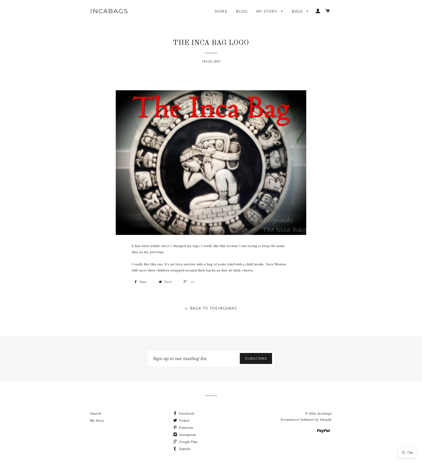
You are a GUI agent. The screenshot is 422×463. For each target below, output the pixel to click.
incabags (109, 11)
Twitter (184, 420)
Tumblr (184, 449)
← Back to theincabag (211, 308)
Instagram (187, 435)
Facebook (186, 413)
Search (95, 413)
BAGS (298, 11)
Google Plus (188, 442)
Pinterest (185, 427)
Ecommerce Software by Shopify (306, 419)
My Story (267, 11)
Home (221, 11)
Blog (242, 11)
